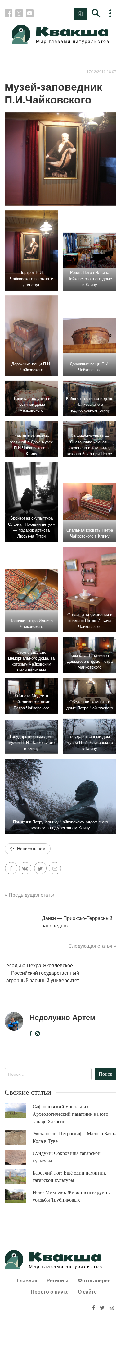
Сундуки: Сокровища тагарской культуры (67, 1157)
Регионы (58, 1280)
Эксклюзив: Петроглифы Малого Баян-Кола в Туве (74, 1137)
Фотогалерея (94, 1280)
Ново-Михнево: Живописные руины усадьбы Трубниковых (72, 1196)
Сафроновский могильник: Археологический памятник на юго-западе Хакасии (71, 1114)
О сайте (87, 1291)
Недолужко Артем (62, 1017)
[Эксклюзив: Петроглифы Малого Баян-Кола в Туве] (19, 1137)
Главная (27, 1280)
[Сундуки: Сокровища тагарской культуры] (19, 1157)
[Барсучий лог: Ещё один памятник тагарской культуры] (19, 1176)
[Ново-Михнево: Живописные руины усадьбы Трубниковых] (19, 1196)
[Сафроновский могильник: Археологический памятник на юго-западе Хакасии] (19, 1110)
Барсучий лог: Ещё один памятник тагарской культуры (69, 1176)
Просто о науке (50, 1291)
